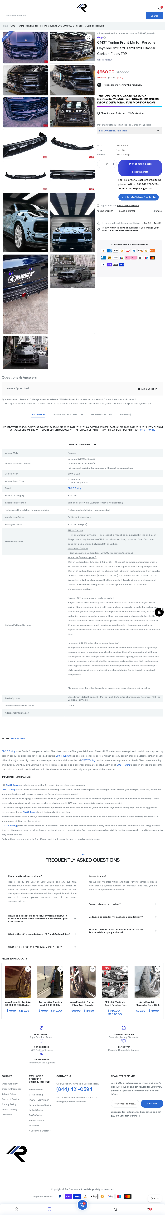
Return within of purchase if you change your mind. (130, 229)
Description (38, 414)
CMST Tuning (75, 488)
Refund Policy (9, 1094)
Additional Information (68, 414)
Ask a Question (149, 388)
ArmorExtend (36, 1089)
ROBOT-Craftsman (39, 1099)
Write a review (104, 59)
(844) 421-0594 (74, 1089)
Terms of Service (10, 1099)
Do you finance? (97, 876)
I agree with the (119, 205)
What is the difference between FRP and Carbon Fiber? (39, 934)
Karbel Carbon (36, 1110)
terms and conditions (128, 205)
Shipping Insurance (11, 1088)
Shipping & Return (101, 414)
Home (5, 25)
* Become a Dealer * (40, 1130)
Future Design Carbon (40, 1104)
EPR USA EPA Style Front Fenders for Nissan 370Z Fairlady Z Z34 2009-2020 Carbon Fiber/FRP (115, 1003)
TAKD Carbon (36, 1115)
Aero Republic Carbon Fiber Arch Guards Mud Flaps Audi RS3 (82, 1003)
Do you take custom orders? (105, 904)
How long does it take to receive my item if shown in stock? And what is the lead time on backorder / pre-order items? (38, 918)
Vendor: (101, 154)
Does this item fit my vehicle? (25, 876)
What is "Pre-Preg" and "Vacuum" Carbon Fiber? (35, 946)
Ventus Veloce (36, 1120)
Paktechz (34, 1125)
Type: (100, 150)
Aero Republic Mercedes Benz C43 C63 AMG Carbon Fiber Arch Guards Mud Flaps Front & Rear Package (147, 1003)
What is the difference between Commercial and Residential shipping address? (116, 931)
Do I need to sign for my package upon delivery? (116, 916)
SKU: (99, 145)
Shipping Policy (10, 1083)
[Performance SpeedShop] (81, 8)
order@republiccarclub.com (71, 1101)
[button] (129, 99)
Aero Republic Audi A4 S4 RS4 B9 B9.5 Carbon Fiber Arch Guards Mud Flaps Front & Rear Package (18, 1003)
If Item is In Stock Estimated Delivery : (122, 223)
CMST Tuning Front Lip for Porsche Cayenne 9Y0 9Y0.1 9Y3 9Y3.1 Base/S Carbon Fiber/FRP (126, 48)
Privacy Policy (9, 1104)
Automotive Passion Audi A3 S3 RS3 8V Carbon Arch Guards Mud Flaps (50, 1003)
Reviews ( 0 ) (127, 414)
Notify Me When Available (138, 197)
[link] (28, 969)
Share (158, 211)
